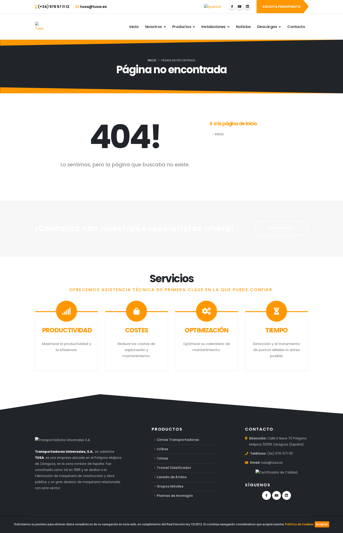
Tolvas (162, 458)
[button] (212, 6)
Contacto (296, 26)
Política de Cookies (299, 524)
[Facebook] (232, 6)
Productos (182, 26)
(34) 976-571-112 (280, 453)
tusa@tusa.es (272, 462)
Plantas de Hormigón (175, 495)
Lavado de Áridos (172, 477)
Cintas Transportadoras (178, 439)
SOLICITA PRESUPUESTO (281, 7)
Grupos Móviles (170, 486)
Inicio (134, 26)
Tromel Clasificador (174, 467)
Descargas (268, 26)
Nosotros (154, 26)
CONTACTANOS (280, 228)
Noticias (243, 26)
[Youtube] (239, 6)
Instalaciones (214, 26)
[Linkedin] (247, 6)
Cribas (162, 449)
